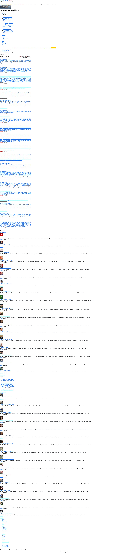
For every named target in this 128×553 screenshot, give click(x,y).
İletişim (6, 0)
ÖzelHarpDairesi (17, 47)
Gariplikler (4, 45)
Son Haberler (2, 375)
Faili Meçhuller (4, 521)
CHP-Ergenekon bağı (7, 26)
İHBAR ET (10, 0)
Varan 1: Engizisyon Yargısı (6, 381)
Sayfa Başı (2, 518)
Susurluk (39, 47)
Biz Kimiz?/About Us (5, 542)
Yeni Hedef (4, 529)
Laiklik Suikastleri (5, 530)
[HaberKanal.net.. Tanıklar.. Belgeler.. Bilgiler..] (10, 10)
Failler (3, 44)
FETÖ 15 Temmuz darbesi (8, 33)
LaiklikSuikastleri (32, 47)
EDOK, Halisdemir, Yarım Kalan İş (7, 379)
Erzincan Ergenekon (7, 27)
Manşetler (3, 35)
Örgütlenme (23, 47)
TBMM (13, 47)
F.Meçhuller (4, 43)
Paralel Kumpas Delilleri (9, 25)
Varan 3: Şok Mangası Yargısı (6, 384)
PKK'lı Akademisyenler (7, 32)
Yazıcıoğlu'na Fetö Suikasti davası (7, 389)
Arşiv (2, 36)
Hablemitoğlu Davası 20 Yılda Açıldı (7, 380)
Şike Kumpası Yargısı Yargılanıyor (7, 390)
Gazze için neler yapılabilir (8, 31)
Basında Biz (2, 0)
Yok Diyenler (4, 51)
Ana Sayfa (3, 519)
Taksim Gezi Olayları (7, 29)
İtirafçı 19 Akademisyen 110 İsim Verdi (8, 386)
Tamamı (1, 239)
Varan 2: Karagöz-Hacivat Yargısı (7, 383)
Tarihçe (3, 42)
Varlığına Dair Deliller (6, 50)
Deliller (3, 524)
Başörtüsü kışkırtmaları (7, 17)
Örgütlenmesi (4, 528)
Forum (3, 37)
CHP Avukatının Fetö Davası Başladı (7, 385)
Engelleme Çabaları (6, 19)
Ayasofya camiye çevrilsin (8, 30)
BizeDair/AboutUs (5, 38)
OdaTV (6, 24)
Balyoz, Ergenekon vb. (9, 23)
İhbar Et (3, 539)
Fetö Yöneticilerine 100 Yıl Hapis (7, 387)
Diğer (3, 39)
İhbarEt (3, 41)
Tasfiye (37, 47)
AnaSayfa (3, 13)
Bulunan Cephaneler (7, 20)
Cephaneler (4, 547)
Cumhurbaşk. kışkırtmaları (8, 15)
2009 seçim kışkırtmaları (7, 18)
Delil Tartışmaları (5, 545)
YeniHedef (27, 47)
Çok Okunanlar (3, 392)
